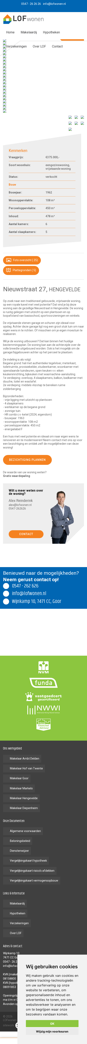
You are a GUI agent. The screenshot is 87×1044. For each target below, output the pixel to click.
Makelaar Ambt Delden (24, 758)
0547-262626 (17, 508)
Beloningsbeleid (20, 840)
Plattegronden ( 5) (24, 270)
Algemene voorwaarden (25, 831)
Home (10, 32)
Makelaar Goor (19, 778)
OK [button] (52, 1023)
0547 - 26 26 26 (13, 961)
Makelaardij (29, 32)
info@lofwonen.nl (14, 966)
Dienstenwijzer (19, 850)
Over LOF (39, 46)
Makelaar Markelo (21, 788)
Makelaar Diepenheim (24, 808)
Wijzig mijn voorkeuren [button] (52, 1031)
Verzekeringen (16, 46)
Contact (57, 46)
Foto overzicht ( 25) (25, 260)
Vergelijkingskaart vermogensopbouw (34, 880)
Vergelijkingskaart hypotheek (28, 860)
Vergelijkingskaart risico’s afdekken (32, 870)
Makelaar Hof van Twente (26, 768)
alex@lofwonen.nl (20, 504)
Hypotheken (51, 32)
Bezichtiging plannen (27, 459)
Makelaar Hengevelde (24, 798)
